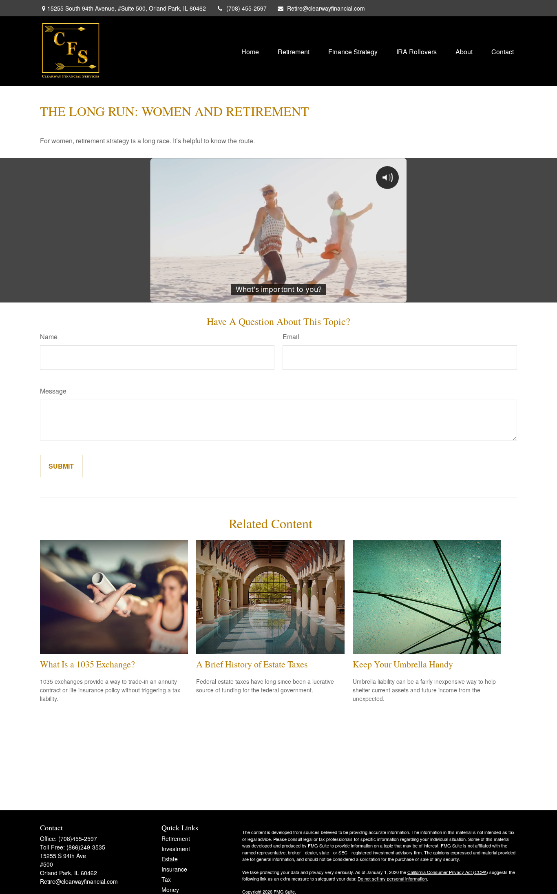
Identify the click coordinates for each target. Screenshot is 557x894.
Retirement (175, 838)
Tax (166, 879)
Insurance (174, 869)
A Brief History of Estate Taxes (252, 664)
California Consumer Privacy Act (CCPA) (447, 872)
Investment (175, 849)
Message (53, 391)
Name (48, 336)
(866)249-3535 (85, 847)
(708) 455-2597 (246, 8)
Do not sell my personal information (392, 878)
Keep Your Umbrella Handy (403, 664)
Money (170, 889)
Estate (169, 859)
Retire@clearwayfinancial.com (326, 8)
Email (291, 336)
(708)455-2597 (77, 838)
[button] (250, 50)
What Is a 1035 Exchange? (87, 664)
